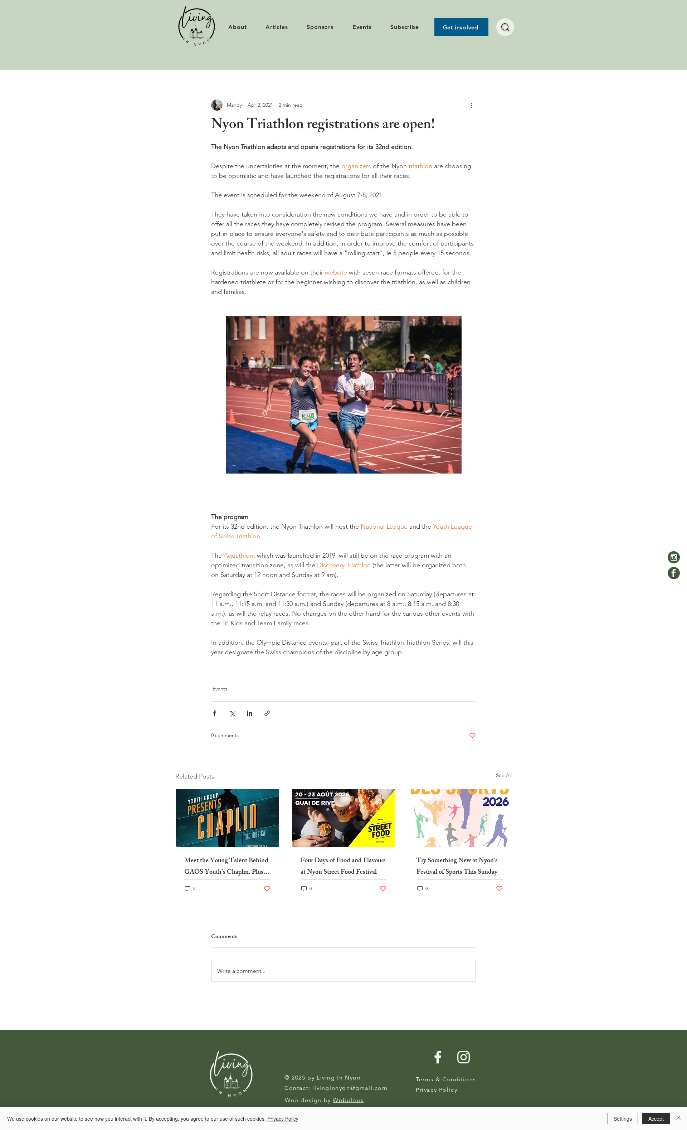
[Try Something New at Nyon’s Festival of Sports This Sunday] (459, 818)
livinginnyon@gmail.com (350, 1088)
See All (504, 775)
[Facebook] (674, 573)
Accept (656, 1118)
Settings (623, 1118)
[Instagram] (674, 557)
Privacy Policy (282, 1118)
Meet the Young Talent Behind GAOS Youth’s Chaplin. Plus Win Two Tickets (226, 866)
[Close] (678, 1118)
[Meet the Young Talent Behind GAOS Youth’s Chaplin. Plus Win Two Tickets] (227, 818)
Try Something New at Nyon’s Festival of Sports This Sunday (457, 866)
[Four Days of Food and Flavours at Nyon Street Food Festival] (343, 818)
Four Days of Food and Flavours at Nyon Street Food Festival (343, 866)
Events (220, 688)
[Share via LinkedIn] (249, 713)
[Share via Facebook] (214, 713)
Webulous (348, 1100)
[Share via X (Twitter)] (232, 713)
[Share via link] (267, 713)
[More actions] (471, 105)
